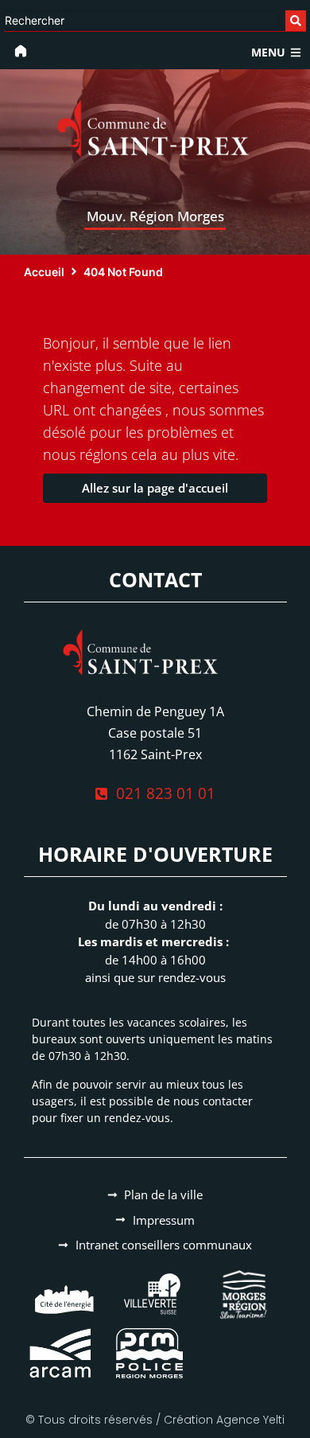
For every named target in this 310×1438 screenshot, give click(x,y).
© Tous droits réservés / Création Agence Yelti (155, 1420)
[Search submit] (295, 20)
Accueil (44, 272)
